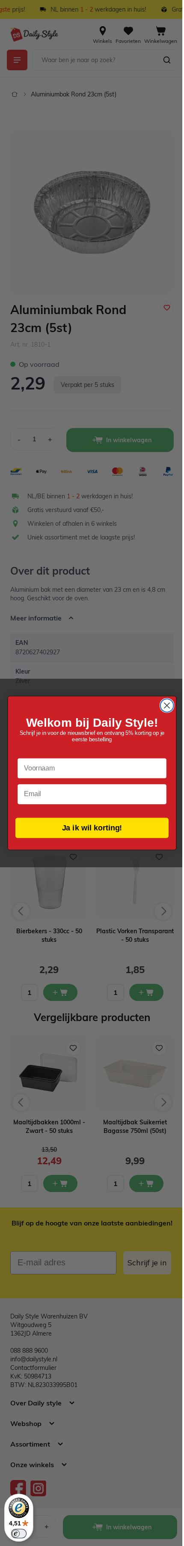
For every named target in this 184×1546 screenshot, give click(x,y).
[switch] (19, 1533)
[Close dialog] (163, 705)
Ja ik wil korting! (89, 828)
